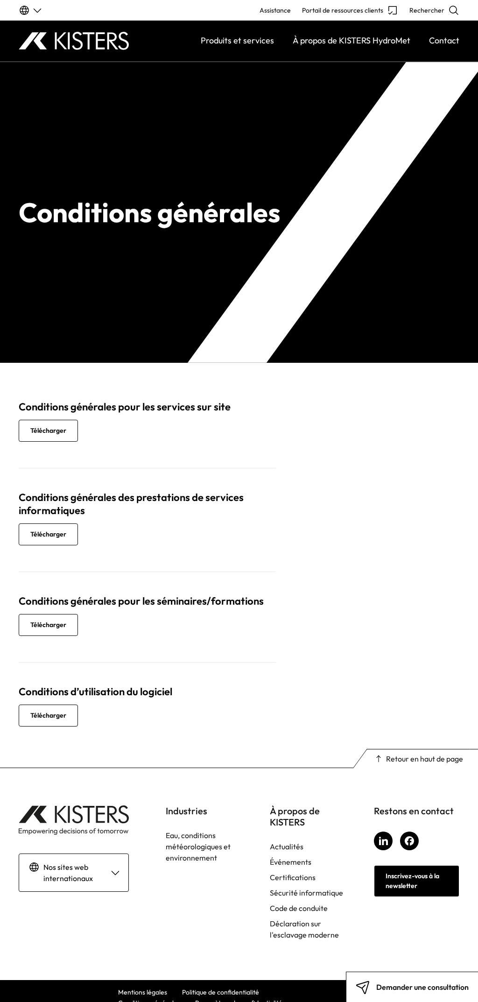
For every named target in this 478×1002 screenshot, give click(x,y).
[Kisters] (74, 41)
